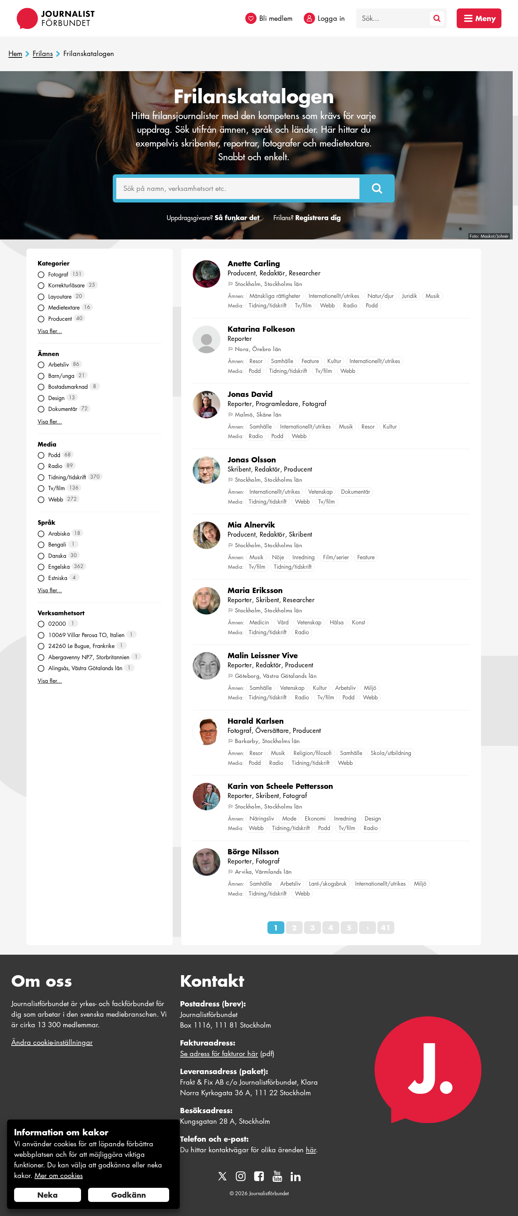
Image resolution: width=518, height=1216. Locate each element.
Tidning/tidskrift (74, 477)
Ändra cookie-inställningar (52, 1042)
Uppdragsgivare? (213, 218)
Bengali (61, 545)
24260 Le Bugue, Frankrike (85, 646)
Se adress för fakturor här (219, 1053)
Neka (47, 1194)
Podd (59, 455)
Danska (62, 555)
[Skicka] (377, 188)
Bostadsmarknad (72, 387)
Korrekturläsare (71, 285)
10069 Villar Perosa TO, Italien (90, 635)
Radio (60, 466)
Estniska (62, 578)
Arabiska (64, 533)
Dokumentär (68, 409)
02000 (61, 624)
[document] (93, 1164)
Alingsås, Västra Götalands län (89, 668)
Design (61, 398)
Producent (65, 318)
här (311, 1149)
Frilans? (307, 218)
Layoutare (65, 296)
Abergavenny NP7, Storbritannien (93, 657)
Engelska (66, 567)
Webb (62, 499)
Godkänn (128, 1194)
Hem (15, 53)
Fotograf (65, 274)
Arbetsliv (64, 365)
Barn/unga (66, 376)
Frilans (43, 53)
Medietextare (69, 308)
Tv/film (63, 488)
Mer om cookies (59, 1175)
